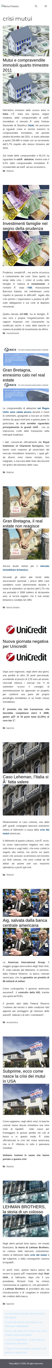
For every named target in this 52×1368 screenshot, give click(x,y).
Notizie (10, 171)
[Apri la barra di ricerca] (36, 6)
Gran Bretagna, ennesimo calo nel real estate (24, 375)
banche (10, 728)
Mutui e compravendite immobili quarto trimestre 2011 (26, 65)
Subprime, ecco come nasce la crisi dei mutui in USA (24, 1076)
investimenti (13, 333)
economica (12, 1022)
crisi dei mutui (38, 1255)
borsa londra (13, 607)
